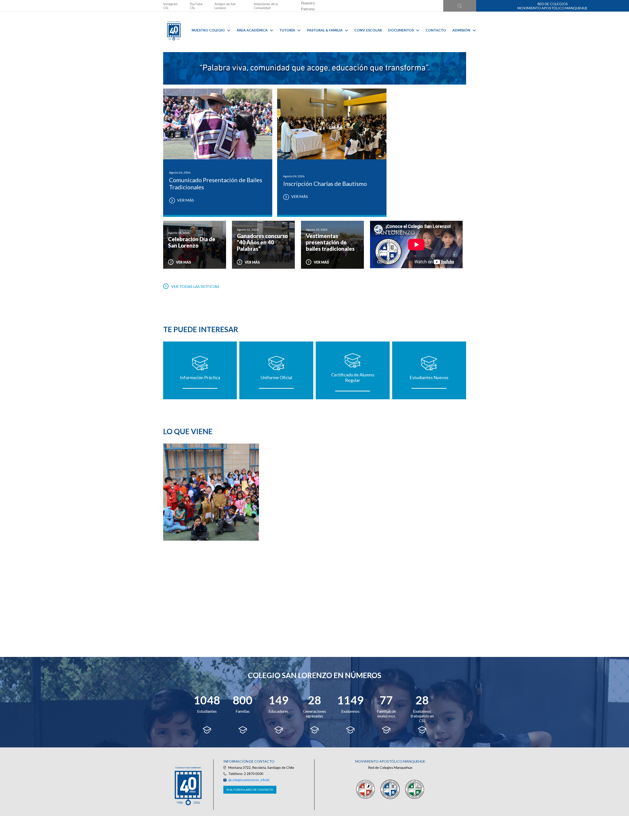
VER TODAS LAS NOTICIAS (195, 286)
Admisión (461, 30)
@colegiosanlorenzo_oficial (248, 780)
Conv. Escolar (368, 30)
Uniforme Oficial (276, 377)
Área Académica (252, 30)
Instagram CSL (170, 6)
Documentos (401, 30)
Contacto (436, 30)
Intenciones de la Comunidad (266, 6)
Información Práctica (200, 377)
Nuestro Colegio (208, 30)
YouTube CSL (196, 6)
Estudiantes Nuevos (429, 377)
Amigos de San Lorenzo (225, 6)
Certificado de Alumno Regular (352, 377)
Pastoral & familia (325, 30)
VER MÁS (185, 200)
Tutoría (287, 30)
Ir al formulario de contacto (250, 789)
